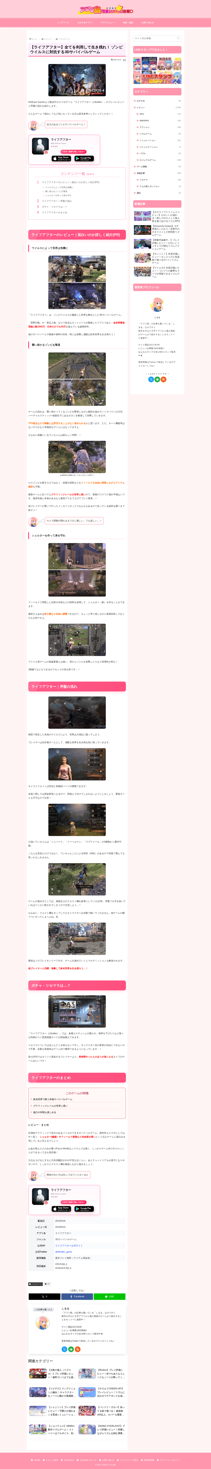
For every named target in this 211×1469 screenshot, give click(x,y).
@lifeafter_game (63, 1252)
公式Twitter (69, 1460)
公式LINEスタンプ (88, 1460)
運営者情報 (149, 1460)
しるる (65, 1308)
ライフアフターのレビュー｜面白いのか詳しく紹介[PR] (70, 182)
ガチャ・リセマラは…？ (54, 207)
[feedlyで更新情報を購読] (71, 1349)
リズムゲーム (37, 1284)
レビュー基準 (52, 1460)
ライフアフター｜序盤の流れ (57, 201)
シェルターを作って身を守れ (58, 195)
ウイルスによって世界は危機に (59, 187)
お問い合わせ (108, 1460)
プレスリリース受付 (129, 1460)
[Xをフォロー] (64, 1349)
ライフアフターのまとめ (54, 212)
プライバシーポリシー (170, 1460)
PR (48, 1284)
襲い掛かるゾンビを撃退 (56, 191)
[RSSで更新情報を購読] (78, 1349)
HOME (37, 1460)
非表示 (90, 174)
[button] (178, 38)
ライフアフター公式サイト (69, 1245)
